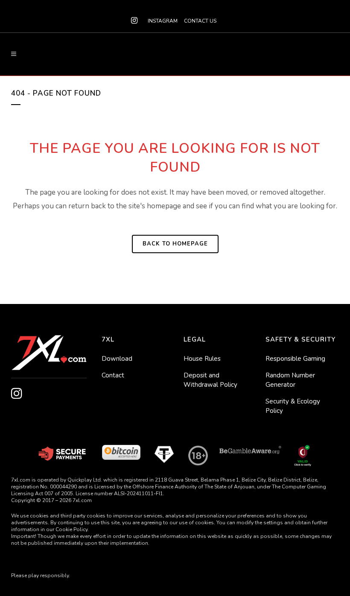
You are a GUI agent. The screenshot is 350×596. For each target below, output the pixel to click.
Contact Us (200, 21)
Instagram (163, 21)
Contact (113, 375)
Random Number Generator (290, 380)
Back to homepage (175, 244)
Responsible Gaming (295, 358)
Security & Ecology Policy (292, 406)
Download (117, 358)
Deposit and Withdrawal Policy (210, 380)
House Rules (202, 358)
